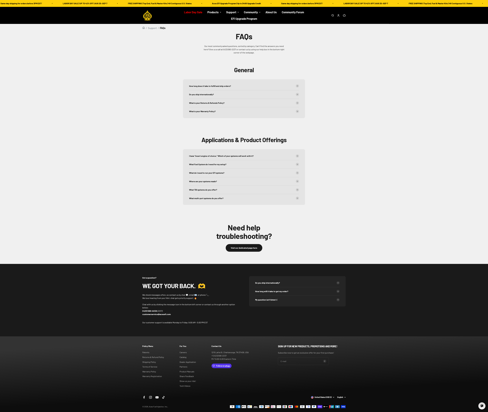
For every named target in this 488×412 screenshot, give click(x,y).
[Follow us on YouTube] (157, 397)
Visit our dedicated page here (244, 248)
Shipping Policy (149, 362)
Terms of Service (149, 366)
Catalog (183, 357)
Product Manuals (187, 371)
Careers (183, 352)
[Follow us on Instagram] (150, 397)
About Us (271, 12)
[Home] (143, 28)
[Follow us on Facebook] (144, 397)
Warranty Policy (149, 371)
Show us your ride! (188, 381)
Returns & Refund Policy (153, 357)
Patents (145, 352)
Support (231, 12)
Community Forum (293, 12)
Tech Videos (185, 386)
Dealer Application (188, 362)
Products (213, 12)
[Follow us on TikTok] (163, 397)
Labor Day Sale (193, 12)
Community (251, 12)
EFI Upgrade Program (244, 18)
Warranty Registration (152, 376)
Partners (183, 366)
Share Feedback (187, 376)
